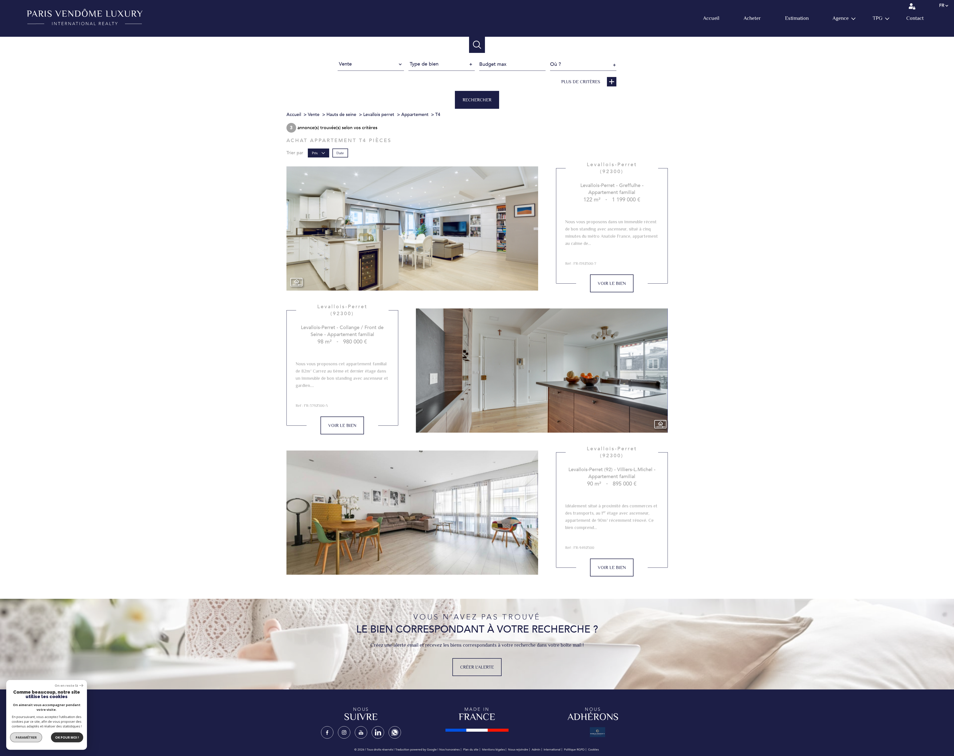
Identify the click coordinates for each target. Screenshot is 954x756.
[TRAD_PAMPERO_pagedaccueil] (85, 23)
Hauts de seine (341, 115)
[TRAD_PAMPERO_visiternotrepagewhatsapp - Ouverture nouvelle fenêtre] (395, 732)
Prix (315, 153)
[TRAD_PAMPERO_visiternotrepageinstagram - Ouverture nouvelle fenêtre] (344, 732)
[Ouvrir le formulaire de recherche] (477, 45)
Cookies (593, 750)
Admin (536, 750)
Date (340, 153)
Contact (915, 18)
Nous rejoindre (518, 750)
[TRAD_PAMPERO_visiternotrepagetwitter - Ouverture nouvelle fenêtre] (361, 732)
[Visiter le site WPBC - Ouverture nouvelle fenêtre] (597, 732)
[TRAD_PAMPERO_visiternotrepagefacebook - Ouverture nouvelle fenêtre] (327, 732)
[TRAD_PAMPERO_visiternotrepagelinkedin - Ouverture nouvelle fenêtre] (378, 732)
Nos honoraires (449, 750)
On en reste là (66, 685)
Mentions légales (493, 750)
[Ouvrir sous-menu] (853, 18)
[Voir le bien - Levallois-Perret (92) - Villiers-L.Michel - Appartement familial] (412, 513)
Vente (313, 115)
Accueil (711, 18)
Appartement (415, 115)
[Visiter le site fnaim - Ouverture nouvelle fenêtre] (477, 730)
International (552, 750)
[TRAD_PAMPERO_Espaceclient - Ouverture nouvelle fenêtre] (912, 6)
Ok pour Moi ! (67, 737)
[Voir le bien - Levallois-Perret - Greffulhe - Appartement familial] (412, 228)
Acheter (752, 18)
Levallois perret (378, 115)
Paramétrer (26, 737)
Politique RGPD (574, 750)
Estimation (797, 18)
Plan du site (470, 750)
